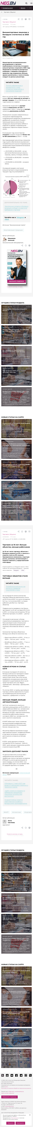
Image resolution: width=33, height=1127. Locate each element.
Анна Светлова (11, 818)
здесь (6, 1086)
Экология (5, 418)
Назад (5, 19)
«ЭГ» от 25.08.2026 (14, 536)
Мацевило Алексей (12, 239)
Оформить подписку (9, 1097)
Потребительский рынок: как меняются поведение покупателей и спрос (15, 585)
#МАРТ (6, 809)
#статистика (16, 809)
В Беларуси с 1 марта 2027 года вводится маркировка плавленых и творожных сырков (16, 782)
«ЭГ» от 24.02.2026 (13, 26)
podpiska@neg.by (19, 1091)
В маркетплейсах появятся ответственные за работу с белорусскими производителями (15, 798)
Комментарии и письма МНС (10, 459)
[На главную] (8, 3)
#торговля (28, 809)
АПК (3, 479)
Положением (14, 1118)
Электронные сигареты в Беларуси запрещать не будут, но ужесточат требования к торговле (16, 208)
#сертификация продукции (13, 230)
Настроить (20, 1123)
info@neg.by (11, 1091)
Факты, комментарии (8, 438)
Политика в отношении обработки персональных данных (16, 1088)
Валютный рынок (7, 500)
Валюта (23, 8)
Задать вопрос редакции (7, 1093)
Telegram (20, 217)
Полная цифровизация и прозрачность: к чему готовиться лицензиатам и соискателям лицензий (15, 88)
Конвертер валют (8, 8)
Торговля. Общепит (9, 22)
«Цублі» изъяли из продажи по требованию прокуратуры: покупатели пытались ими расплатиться (14, 790)
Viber (7, 219)
